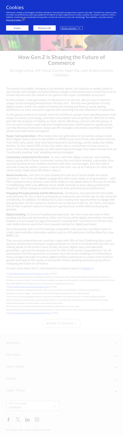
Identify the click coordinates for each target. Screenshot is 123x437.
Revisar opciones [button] (69, 28)
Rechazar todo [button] (44, 28)
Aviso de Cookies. (14, 20)
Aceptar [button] (17, 28)
